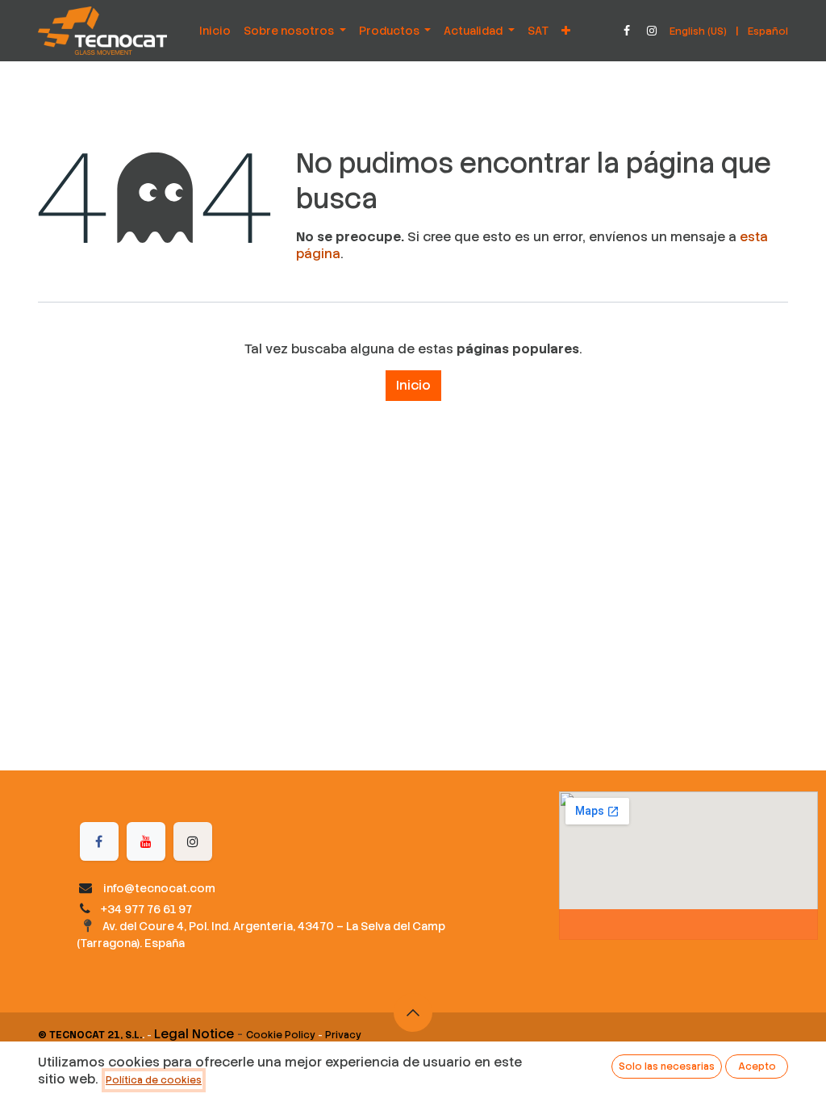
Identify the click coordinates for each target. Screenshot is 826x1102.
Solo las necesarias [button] (667, 1066)
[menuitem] (215, 30)
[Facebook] (626, 30)
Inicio (413, 385)
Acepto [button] (757, 1066)
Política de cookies (154, 1080)
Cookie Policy (280, 1035)
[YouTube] (146, 841)
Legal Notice (194, 1033)
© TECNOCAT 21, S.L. (90, 1035)
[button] (413, 1012)
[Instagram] (651, 30)
